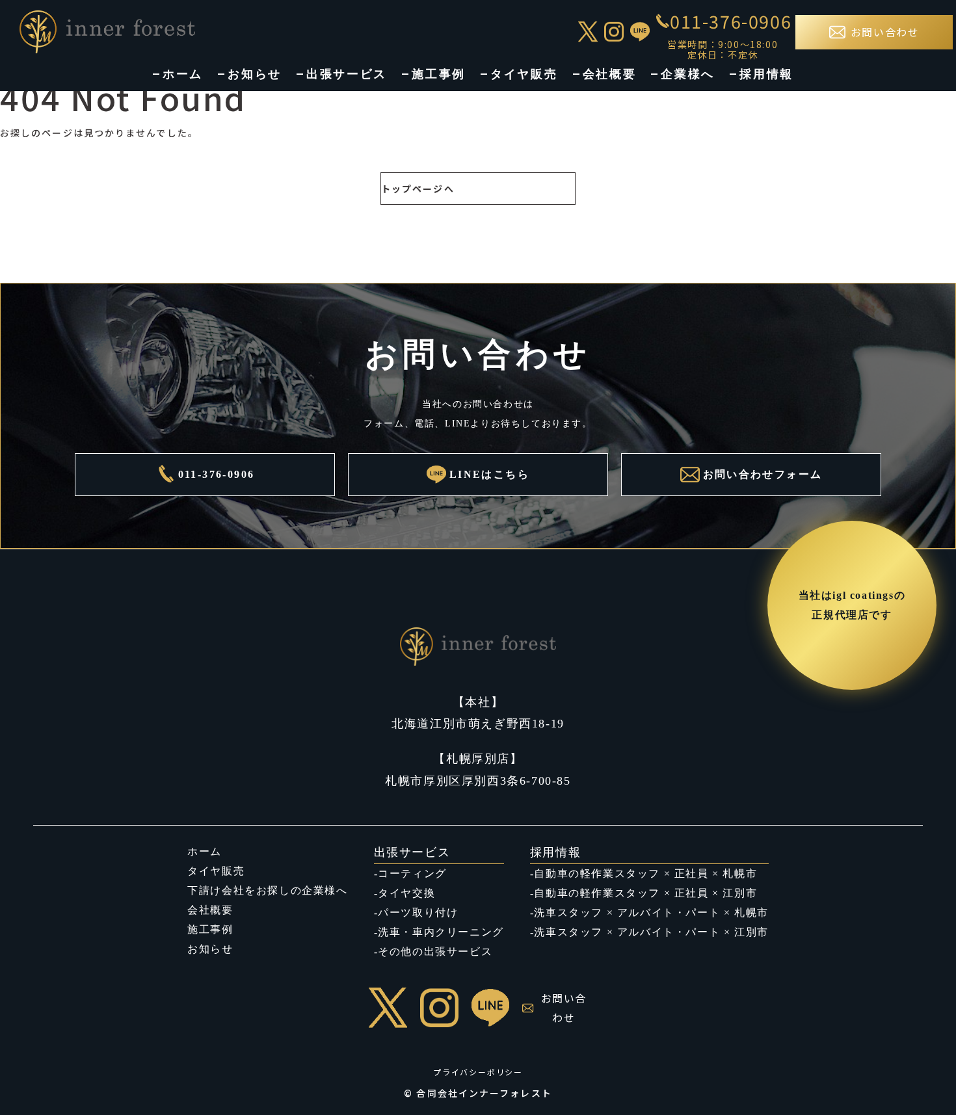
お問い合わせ (564, 1007)
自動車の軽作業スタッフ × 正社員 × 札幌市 (645, 873)
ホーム (183, 74)
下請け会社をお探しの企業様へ (267, 890)
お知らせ (255, 74)
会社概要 (610, 74)
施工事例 (439, 74)
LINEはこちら (489, 474)
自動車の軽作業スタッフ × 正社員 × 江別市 (645, 893)
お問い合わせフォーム (763, 474)
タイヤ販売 (524, 74)
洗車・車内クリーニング (441, 932)
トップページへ (418, 188)
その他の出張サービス (435, 951)
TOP (921, 1078)
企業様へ (688, 74)
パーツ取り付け (418, 912)
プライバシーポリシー (478, 1071)
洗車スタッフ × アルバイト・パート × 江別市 (651, 932)
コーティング (412, 873)
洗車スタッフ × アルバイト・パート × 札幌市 (651, 912)
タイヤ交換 (406, 893)
